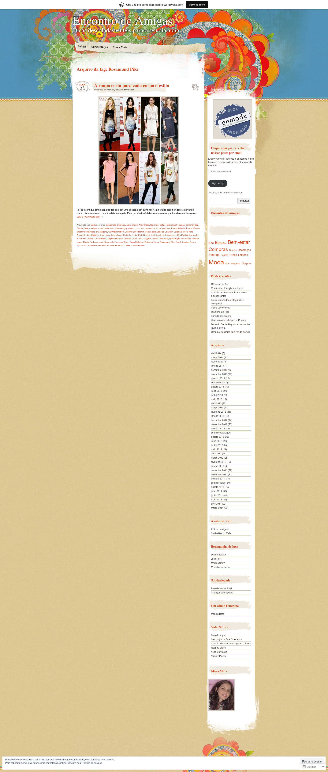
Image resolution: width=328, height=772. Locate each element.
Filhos (233, 255)
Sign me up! (218, 183)
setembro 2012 (219, 432)
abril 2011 (216, 503)
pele (112, 241)
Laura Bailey (100, 238)
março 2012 (217, 457)
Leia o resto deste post (90, 216)
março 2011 (217, 507)
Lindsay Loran (130, 238)
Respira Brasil (218, 647)
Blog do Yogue (218, 635)
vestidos (102, 245)
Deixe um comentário (134, 245)
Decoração (244, 250)
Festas (224, 255)
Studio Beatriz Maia (221, 533)
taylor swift (82, 245)
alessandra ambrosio (115, 224)
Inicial (82, 46)
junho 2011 (217, 495)
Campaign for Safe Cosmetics (226, 639)
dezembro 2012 (219, 420)
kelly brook (156, 235)
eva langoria (101, 231)
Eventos (214, 254)
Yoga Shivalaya (219, 651)
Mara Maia (120, 47)
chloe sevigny (121, 228)
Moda (93, 224)
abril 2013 (216, 403)
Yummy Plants (218, 655)
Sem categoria (232, 263)
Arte (211, 243)
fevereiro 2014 (218, 361)
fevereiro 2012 (218, 461)
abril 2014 (216, 353)
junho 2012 (217, 445)
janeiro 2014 (217, 365)
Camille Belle (82, 228)
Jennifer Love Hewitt (134, 231)
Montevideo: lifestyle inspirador (227, 288)
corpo (137, 228)
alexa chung (132, 224)
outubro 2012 (218, 428)
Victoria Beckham (115, 245)
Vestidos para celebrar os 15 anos (228, 320)
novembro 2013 (219, 374)
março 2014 (217, 357)
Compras (218, 249)
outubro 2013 (218, 378)
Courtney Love (163, 228)
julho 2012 (216, 440)
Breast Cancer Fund (221, 588)
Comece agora (197, 4)
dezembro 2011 (219, 470)
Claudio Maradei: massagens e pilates (231, 643)
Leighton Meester (115, 238)
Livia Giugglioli (144, 238)
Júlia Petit (216, 558)
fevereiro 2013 (218, 411)
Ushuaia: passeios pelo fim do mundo (230, 331)
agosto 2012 (217, 436)
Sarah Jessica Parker (186, 241)
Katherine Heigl (130, 235)
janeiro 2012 (217, 465)
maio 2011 (216, 499)
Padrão (194, 86)
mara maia (186, 238)
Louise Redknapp (160, 238)
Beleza (220, 242)
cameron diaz (192, 224)
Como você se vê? (220, 307)
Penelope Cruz (122, 241)
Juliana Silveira (181, 231)
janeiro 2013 (217, 415)
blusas (182, 224)
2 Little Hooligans (220, 529)
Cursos (233, 250)
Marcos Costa (218, 562)
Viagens (246, 263)
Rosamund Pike (167, 241)
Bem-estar (239, 241)
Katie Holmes (144, 235)
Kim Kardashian (184, 235)
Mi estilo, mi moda (220, 567)
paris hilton (104, 241)
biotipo (163, 224)
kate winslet (116, 235)
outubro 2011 (218, 478)
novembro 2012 (219, 424)
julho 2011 (216, 491)
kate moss (105, 235)
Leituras (243, 255)
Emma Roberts (178, 228)
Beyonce (154, 224)
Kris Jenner (88, 238)
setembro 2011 (219, 482)
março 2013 (217, 407)
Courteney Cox (148, 228)
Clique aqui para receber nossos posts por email (228, 150)
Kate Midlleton (93, 235)
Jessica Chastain (165, 231)
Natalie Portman (90, 241)
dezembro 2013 (219, 369)
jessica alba (150, 231)
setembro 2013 (219, 382)
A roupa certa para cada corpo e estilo (131, 85)
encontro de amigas (86, 231)
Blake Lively (172, 224)
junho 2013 (217, 394)
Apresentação (99, 46)
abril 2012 (216, 453)
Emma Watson (193, 228)
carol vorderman (106, 228)
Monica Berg (217, 613)
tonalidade (92, 245)
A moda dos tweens (221, 315)
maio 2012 (216, 449)
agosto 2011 (217, 486)
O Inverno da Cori (220, 284)
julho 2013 (216, 390)
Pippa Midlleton (136, 241)
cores (131, 228)
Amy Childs (144, 224)
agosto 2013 (217, 386)
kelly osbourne (169, 235)
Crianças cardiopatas (222, 592)
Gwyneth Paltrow (116, 231)
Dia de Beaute (218, 554)
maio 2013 (216, 399)
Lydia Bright (174, 238)
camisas (93, 228)
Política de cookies (92, 762)
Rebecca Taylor (151, 241)
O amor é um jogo (220, 311)
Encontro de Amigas (122, 20)
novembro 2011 (219, 474)
